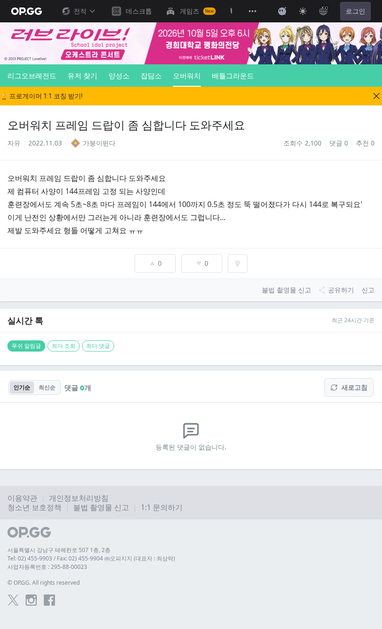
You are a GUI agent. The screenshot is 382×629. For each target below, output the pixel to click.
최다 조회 (63, 346)
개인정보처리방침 (79, 498)
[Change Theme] (302, 11)
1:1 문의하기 (162, 507)
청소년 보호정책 (34, 507)
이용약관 (22, 498)
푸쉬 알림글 (26, 346)
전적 (80, 11)
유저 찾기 (82, 75)
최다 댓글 (98, 346)
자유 (13, 142)
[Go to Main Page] (26, 11)
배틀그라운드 (233, 75)
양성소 (119, 75)
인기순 (22, 387)
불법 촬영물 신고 (101, 507)
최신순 (47, 387)
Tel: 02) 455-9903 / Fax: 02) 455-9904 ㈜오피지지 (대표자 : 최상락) (91, 558)
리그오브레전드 (31, 75)
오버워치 (187, 75)
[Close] (376, 96)
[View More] (252, 11)
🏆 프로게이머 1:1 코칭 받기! (41, 96)
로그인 (355, 11)
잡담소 (151, 75)
